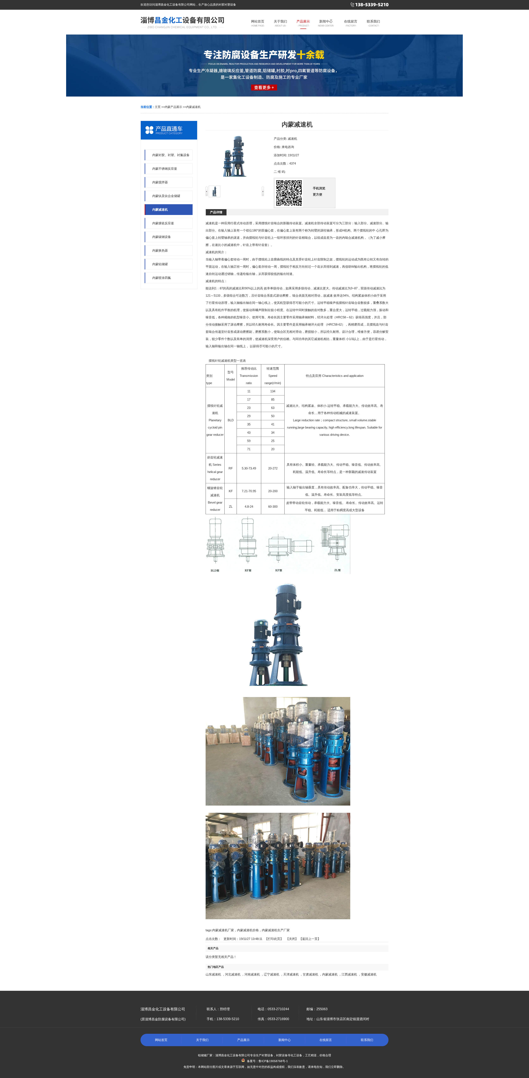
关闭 (292, 939)
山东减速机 (213, 974)
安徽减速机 (368, 974)
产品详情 (216, 212)
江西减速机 (349, 974)
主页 (158, 107)
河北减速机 (233, 974)
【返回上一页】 (310, 939)
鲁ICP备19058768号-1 (273, 1061)
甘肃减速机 (310, 974)
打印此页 (274, 939)
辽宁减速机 (271, 974)
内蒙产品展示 (173, 107)
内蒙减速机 (193, 107)
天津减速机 (291, 974)
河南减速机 (252, 974)
